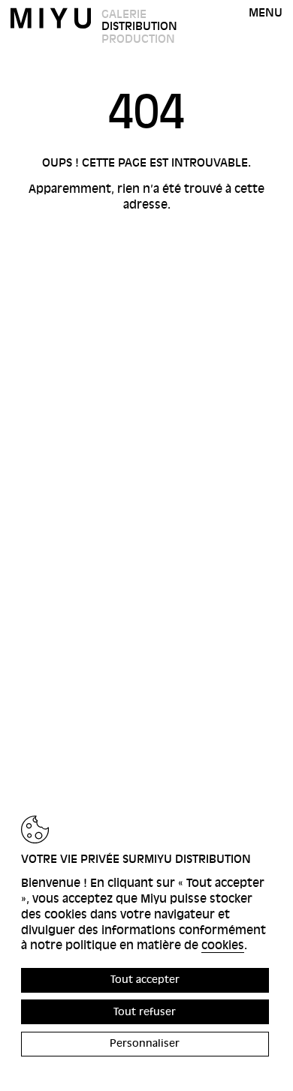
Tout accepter (145, 979)
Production (138, 39)
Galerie (123, 14)
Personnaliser (145, 1043)
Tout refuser (144, 1011)
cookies (222, 945)
